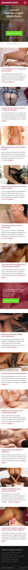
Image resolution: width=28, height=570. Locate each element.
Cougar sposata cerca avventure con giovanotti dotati (13, 109)
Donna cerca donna (6, 559)
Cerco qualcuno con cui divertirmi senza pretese (13, 70)
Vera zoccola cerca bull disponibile (14, 373)
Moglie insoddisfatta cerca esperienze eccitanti (11, 490)
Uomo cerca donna (16, 552)
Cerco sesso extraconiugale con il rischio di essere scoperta (13, 266)
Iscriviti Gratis (14, 33)
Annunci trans (14, 561)
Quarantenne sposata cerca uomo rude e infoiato (13, 187)
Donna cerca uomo (6, 552)
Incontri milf (15, 559)
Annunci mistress (5, 561)
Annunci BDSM (5, 554)
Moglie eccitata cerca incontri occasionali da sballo (12, 412)
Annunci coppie (13, 554)
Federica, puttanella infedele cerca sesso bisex (12, 335)
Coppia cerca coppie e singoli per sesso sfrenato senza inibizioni (13, 529)
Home (7, 43)
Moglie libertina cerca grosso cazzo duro (12, 451)
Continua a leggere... (8, 82)
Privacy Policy (23, 567)
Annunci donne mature (6, 556)
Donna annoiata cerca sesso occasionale (11, 226)
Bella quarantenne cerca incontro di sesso (13, 148)
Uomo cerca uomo (14, 558)
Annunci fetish (4, 558)
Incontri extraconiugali (14, 43)
